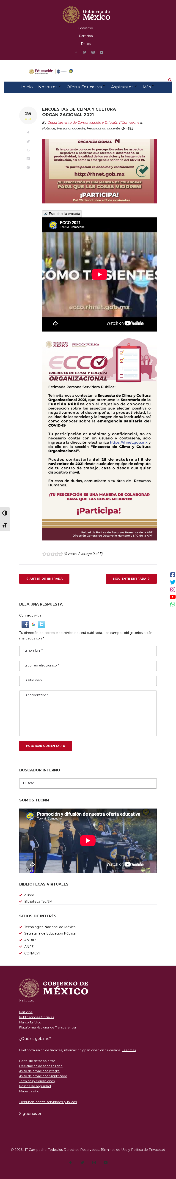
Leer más (129, 1050)
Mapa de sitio (29, 1091)
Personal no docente (103, 128)
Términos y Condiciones (37, 1081)
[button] (26, 623)
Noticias (48, 128)
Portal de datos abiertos (37, 1061)
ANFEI (29, 947)
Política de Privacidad (148, 1150)
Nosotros (48, 87)
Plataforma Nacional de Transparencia (47, 1027)
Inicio (27, 87)
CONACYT (32, 953)
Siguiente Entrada (129, 578)
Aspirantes (122, 87)
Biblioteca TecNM (38, 901)
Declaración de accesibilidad (41, 1066)
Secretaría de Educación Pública (50, 933)
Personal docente (71, 128)
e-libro (29, 895)
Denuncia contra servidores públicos (48, 1102)
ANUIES (30, 940)
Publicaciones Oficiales (36, 1017)
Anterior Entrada (46, 578)
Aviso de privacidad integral (39, 1071)
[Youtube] (102, 52)
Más (147, 87)
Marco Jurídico (30, 1022)
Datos (86, 44)
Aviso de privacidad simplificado (43, 1076)
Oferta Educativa (84, 87)
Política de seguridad (35, 1086)
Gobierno (85, 28)
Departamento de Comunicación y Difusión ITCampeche (93, 123)
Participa (86, 36)
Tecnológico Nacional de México (50, 927)
